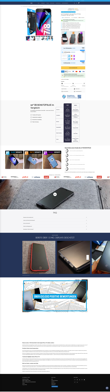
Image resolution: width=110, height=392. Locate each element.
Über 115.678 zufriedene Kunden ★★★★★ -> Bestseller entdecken (34, 0)
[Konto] (76, 3)
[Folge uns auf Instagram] (79, 380)
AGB (52, 379)
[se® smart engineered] (31, 3)
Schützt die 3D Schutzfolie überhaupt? (29, 220)
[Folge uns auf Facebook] (75, 380)
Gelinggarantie (53, 384)
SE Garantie (82, 0)
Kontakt (23, 383)
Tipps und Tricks (24, 384)
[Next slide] (62, 159)
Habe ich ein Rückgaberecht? (27, 226)
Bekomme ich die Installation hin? (28, 217)
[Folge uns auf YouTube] (84, 380)
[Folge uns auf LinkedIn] (77, 382)
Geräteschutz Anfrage (25, 379)
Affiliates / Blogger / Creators (26, 380)
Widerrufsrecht (53, 383)
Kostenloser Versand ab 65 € (69, 0)
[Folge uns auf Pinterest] (82, 380)
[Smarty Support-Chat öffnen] (107, 388)
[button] (28, 38)
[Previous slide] (4, 159)
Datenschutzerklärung (54, 380)
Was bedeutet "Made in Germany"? (28, 229)
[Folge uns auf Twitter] (77, 380)
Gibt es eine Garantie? (26, 223)
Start (21, 6)
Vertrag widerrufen (54, 386)
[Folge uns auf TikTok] (75, 382)
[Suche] (74, 3)
